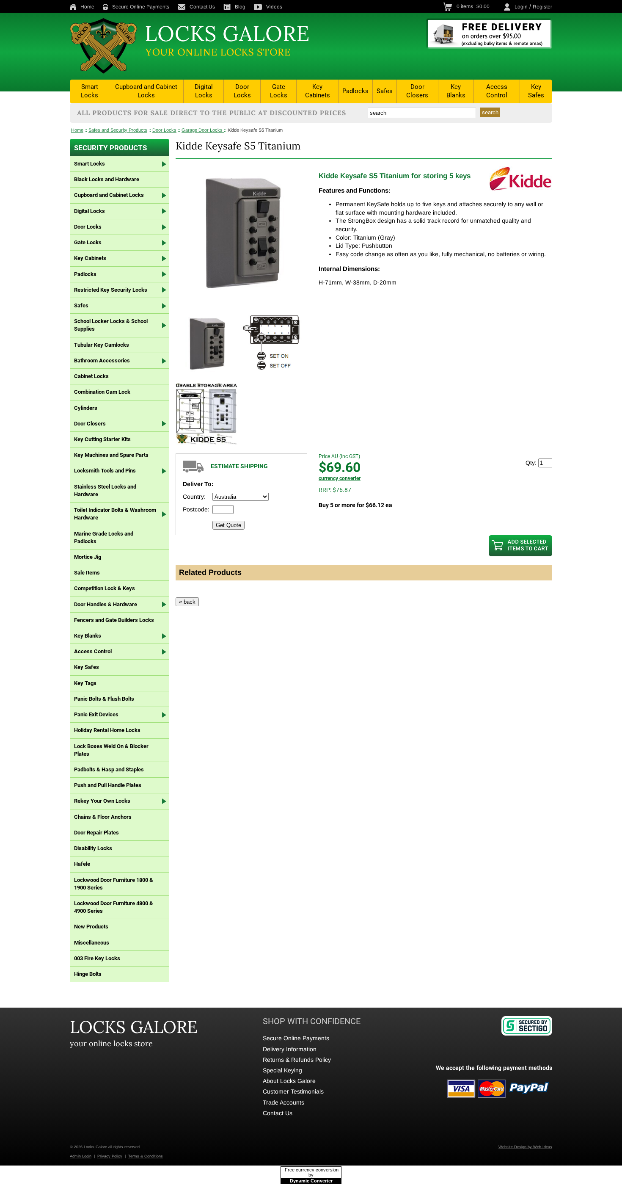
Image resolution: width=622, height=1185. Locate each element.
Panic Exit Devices (96, 714)
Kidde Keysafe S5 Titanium (255, 130)
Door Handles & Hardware (105, 604)
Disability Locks (93, 848)
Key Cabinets (317, 91)
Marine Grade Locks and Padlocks (103, 537)
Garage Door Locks (203, 130)
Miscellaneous (91, 942)
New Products (91, 926)
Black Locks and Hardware (106, 179)
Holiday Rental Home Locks (107, 730)
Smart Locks (89, 91)
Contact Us (202, 7)
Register (542, 7)
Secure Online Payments (140, 7)
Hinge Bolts (88, 974)
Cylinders (85, 408)
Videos (274, 7)
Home (87, 7)
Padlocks (355, 91)
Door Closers (417, 91)
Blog (240, 7)
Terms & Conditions (145, 1156)
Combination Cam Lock (102, 392)
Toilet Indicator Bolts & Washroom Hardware (115, 514)
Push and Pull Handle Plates (107, 785)
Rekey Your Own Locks (102, 801)
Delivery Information (290, 1049)
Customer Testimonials (293, 1091)
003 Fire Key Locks (97, 958)
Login (521, 7)
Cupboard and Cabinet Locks (146, 91)
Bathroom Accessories (102, 360)
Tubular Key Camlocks (101, 345)
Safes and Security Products (117, 130)
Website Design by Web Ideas (525, 1147)
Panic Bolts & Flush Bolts (104, 699)
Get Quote (228, 525)
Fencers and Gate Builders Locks (114, 620)
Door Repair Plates (96, 832)
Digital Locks (204, 91)
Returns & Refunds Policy (297, 1059)
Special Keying (282, 1070)
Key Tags (85, 683)
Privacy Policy (109, 1156)
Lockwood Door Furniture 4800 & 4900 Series (113, 907)
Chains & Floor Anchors (103, 817)
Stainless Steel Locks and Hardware (105, 490)
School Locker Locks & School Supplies (111, 325)
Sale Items (87, 572)
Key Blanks (455, 91)
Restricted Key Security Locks (110, 290)
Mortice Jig (87, 557)
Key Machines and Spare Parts (111, 455)
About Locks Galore (289, 1080)
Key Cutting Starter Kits (102, 439)
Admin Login (80, 1156)
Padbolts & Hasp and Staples (109, 769)
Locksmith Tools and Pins (105, 470)
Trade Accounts (283, 1102)
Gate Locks (278, 91)
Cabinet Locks (91, 376)
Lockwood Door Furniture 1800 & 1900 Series (113, 884)
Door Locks (242, 91)
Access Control (496, 91)
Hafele (82, 864)
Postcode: (196, 509)
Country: (194, 496)
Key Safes (536, 91)
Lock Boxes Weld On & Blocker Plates (111, 750)
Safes (385, 91)
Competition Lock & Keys (104, 588)
